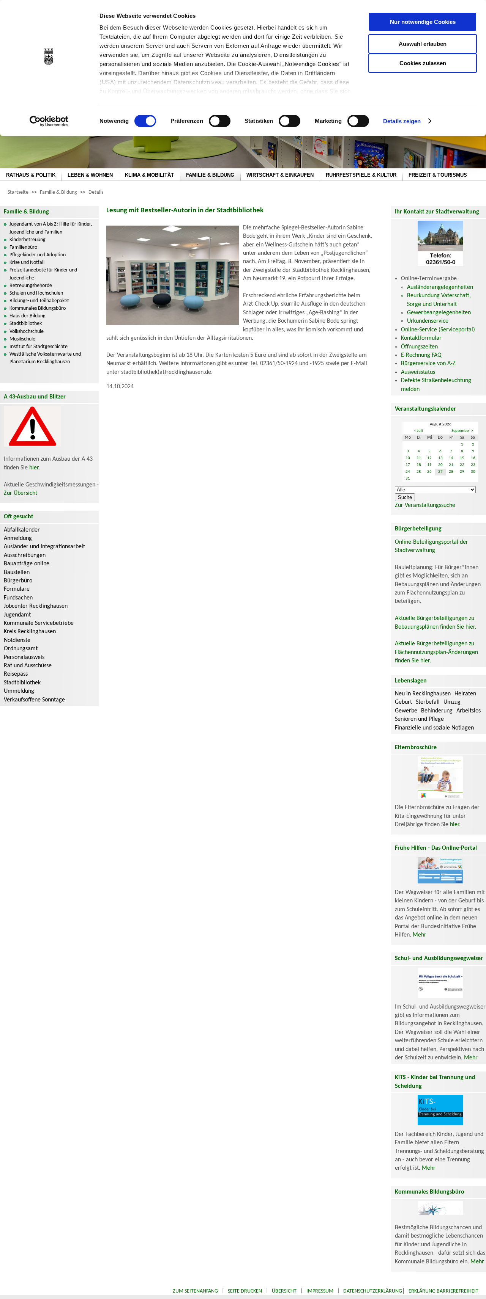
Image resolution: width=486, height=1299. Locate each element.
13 (440, 458)
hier (33, 468)
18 (419, 465)
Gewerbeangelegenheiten (439, 313)
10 (408, 458)
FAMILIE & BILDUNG (210, 175)
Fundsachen (18, 598)
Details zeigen (402, 121)
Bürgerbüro (18, 581)
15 (462, 458)
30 (473, 472)
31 (408, 479)
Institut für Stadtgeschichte (38, 347)
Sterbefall (428, 702)
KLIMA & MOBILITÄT (149, 175)
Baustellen (17, 572)
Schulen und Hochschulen (36, 293)
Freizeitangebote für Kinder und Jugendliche (43, 274)
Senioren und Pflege (419, 719)
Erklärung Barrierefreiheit (443, 1291)
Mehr (419, 935)
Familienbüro (23, 247)
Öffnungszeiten (419, 347)
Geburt (403, 702)
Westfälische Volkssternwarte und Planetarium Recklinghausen (45, 358)
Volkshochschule (26, 331)
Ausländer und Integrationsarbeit (44, 547)
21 (451, 465)
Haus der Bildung (27, 316)
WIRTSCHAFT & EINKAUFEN (280, 175)
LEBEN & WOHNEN (90, 175)
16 (473, 458)
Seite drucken (245, 1291)
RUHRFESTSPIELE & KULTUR (361, 175)
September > (462, 431)
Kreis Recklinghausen (30, 632)
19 (429, 465)
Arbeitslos (468, 711)
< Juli (418, 431)
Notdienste (17, 640)
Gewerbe (406, 711)
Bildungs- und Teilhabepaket (39, 301)
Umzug (452, 702)
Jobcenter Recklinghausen (36, 606)
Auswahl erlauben (423, 44)
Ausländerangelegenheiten (440, 287)
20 (440, 465)
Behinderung (437, 711)
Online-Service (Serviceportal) (438, 330)
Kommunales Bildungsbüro (37, 308)
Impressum (319, 1291)
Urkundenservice (427, 321)
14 (451, 458)
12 (429, 458)
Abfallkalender (22, 530)
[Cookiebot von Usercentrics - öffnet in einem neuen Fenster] (49, 121)
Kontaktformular (421, 338)
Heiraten (465, 694)
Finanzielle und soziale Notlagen (434, 728)
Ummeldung (19, 691)
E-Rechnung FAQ (421, 355)
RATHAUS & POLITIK (30, 175)
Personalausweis (24, 657)
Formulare (17, 589)
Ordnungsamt (21, 649)
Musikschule (22, 339)
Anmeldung (18, 538)
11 (419, 458)
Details (95, 192)
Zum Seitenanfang (195, 1291)
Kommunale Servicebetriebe (39, 623)
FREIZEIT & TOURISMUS (438, 175)
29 (462, 472)
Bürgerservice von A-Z (428, 364)
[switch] (219, 121)
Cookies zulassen (422, 63)
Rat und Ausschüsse (28, 666)
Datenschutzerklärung (372, 1291)
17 (408, 465)
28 (451, 472)
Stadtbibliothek (25, 323)
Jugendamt (17, 615)
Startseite (18, 192)
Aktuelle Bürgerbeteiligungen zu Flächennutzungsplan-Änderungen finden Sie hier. (436, 652)
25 (419, 472)
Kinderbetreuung (27, 240)
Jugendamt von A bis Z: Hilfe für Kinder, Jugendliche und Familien (50, 228)
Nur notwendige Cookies (423, 22)
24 (408, 472)
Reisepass (16, 674)
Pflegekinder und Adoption (37, 255)
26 (429, 472)
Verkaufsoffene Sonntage (34, 700)
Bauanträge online (26, 564)
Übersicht (284, 1291)
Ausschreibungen (25, 555)
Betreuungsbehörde (30, 286)
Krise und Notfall (26, 262)
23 (473, 465)
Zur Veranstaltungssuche (425, 505)
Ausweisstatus (418, 372)
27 (440, 472)
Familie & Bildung (58, 192)
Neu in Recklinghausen (423, 694)
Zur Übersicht (20, 493)
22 (462, 465)
